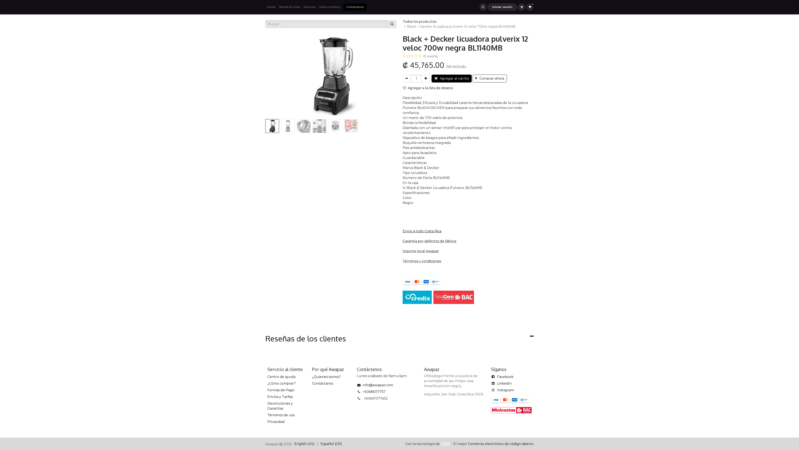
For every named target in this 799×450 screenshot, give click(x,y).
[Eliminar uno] (407, 78)
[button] (483, 7)
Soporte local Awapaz (421, 251)
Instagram (505, 390)
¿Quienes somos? (326, 377)
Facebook (505, 377)
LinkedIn (504, 383)
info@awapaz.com (378, 385)
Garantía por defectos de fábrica (429, 241)
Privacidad (276, 422)
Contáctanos (322, 383)
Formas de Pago (280, 390)
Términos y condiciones (422, 261)
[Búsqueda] (392, 24)
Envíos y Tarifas (280, 397)
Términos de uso (281, 415)
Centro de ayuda (281, 377)
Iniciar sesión (502, 7)
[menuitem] (271, 7)
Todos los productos (419, 22)
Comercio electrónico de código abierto (501, 444)
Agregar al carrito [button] (454, 78)
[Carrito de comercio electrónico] (521, 7)
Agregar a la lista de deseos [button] (430, 88)
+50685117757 (374, 392)
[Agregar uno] (426, 78)
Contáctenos (355, 7)
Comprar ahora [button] (491, 78)
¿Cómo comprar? (281, 383)
